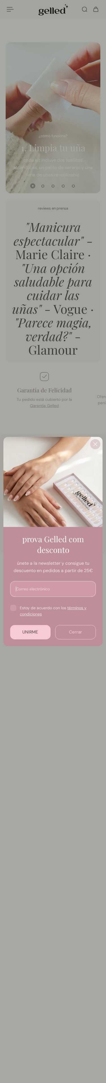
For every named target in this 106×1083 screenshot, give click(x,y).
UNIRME (30, 632)
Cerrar (75, 632)
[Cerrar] (95, 444)
